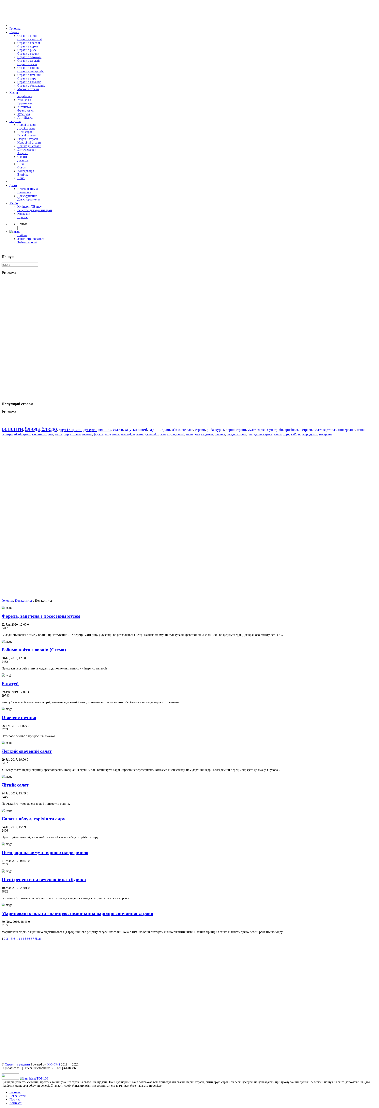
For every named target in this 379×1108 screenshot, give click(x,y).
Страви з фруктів (28, 60)
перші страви (236, 430)
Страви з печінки (29, 75)
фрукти (98, 434)
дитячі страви (263, 434)
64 (20, 938)
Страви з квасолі (28, 42)
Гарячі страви (26, 135)
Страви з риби (27, 35)
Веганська (24, 192)
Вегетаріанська (27, 188)
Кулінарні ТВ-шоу (29, 206)
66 (28, 938)
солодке (187, 430)
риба (210, 430)
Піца (20, 163)
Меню (13, 203)
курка (219, 430)
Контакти (23, 213)
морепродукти (307, 434)
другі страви (70, 429)
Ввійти (22, 235)
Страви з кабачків (29, 82)
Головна (15, 28)
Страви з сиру (26, 78)
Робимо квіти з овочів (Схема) (34, 649)
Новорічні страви (29, 142)
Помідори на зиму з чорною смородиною (45, 852)
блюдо (49, 428)
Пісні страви (25, 131)
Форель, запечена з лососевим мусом (41, 616)
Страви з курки (27, 46)
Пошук (22, 224)
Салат (317, 430)
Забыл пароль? (27, 242)
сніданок (207, 434)
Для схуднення (27, 196)
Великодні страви (29, 146)
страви (200, 430)
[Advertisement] (120, 1003)
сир (66, 434)
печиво (87, 434)
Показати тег (24, 600)
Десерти (22, 160)
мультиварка (256, 430)
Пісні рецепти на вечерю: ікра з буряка (44, 879)
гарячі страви (159, 429)
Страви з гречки (28, 53)
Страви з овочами (29, 57)
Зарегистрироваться (30, 238)
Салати (22, 156)
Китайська (24, 107)
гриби (278, 430)
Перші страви (26, 124)
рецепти (12, 428)
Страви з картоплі (29, 39)
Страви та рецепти (17, 1064)
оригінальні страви (298, 430)
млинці (126, 434)
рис (250, 434)
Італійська (24, 99)
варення (137, 434)
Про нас (22, 217)
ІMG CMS (53, 1064)
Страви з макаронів (30, 71)
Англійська (25, 117)
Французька (25, 110)
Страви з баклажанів (31, 85)
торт (286, 434)
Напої (21, 178)
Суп (270, 430)
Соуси (21, 167)
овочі (142, 429)
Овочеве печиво (19, 717)
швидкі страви (236, 434)
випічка (104, 429)
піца (108, 434)
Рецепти (15, 121)
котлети (75, 434)
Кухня (13, 92)
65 (24, 938)
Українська (24, 96)
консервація (346, 430)
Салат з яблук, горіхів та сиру (33, 818)
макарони (325, 434)
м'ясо (176, 429)
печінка (220, 434)
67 (32, 938)
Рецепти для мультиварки (34, 210)
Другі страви (26, 128)
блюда (32, 428)
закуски (131, 429)
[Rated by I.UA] (10, 1078)
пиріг (116, 434)
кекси (278, 434)
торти (58, 434)
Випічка (22, 174)
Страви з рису (26, 50)
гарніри (7, 434)
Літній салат (15, 785)
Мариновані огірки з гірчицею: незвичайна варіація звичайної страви (77, 913)
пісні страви (22, 434)
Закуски (22, 153)
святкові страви (42, 434)
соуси (171, 434)
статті (180, 434)
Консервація (25, 171)
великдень (193, 434)
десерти (90, 429)
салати (118, 429)
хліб (293, 434)
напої (361, 430)
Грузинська (25, 103)
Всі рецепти (17, 1096)
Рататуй (10, 683)
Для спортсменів (28, 199)
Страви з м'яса (27, 64)
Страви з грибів (28, 67)
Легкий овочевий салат (27, 751)
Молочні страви (28, 89)
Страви (14, 32)
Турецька (23, 114)
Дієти (13, 185)
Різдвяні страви (27, 139)
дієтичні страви (155, 434)
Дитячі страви (26, 149)
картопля (329, 430)
